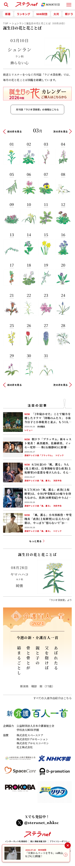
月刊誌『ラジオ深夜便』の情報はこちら (37, 109)
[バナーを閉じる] (67, 845)
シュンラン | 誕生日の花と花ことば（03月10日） (39, 23)
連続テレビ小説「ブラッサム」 (39, 455)
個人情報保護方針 (38, 841)
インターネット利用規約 (16, 841)
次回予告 (57, 481)
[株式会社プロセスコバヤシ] (20, 793)
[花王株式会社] (55, 793)
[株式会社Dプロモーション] (55, 773)
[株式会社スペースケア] (20, 773)
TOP (5, 23)
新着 (8, 14)
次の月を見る (60, 131)
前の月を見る (14, 131)
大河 (56, 14)
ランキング (23, 14)
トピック (59, 455)
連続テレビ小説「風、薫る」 (38, 481)
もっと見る (35, 541)
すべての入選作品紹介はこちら (52, 698)
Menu (69, 3)
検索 (5, 3)
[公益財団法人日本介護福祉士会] (20, 760)
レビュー (28, 430)
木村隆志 (41, 426)
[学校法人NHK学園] (55, 760)
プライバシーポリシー (60, 841)
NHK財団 (41, 14)
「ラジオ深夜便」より (60, 600)
